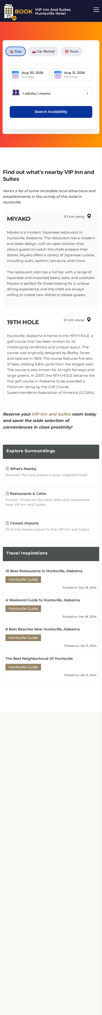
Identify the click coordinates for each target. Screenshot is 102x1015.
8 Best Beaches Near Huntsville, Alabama (42, 629)
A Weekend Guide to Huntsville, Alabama (42, 600)
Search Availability (51, 111)
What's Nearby (23, 468)
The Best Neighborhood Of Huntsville (39, 658)
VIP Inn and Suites (51, 414)
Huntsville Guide (23, 579)
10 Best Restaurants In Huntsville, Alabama (43, 571)
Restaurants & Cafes (27, 493)
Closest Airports (24, 523)
